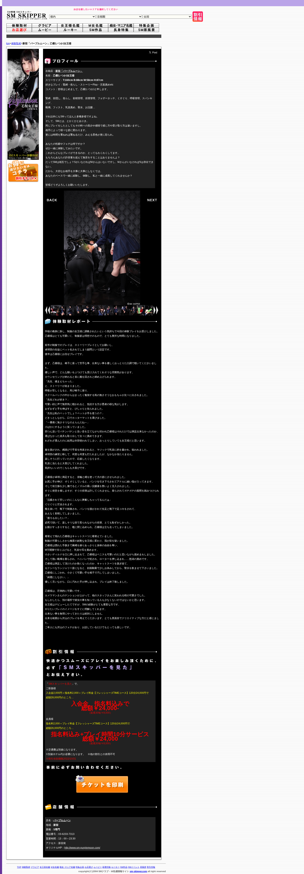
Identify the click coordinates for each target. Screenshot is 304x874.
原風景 (143, 867)
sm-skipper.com (138, 871)
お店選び (89, 867)
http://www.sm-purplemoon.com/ (82, 847)
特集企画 (80, 867)
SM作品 (123, 867)
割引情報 (151, 867)
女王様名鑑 (45, 867)
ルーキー (115, 867)
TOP (19, 867)
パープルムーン (62, 820)
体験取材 (16, 43)
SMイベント (133, 867)
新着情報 (106, 867)
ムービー (97, 867)
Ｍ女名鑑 (55, 867)
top (8, 43)
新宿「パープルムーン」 (69, 71)
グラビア (35, 867)
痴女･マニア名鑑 (67, 867)
